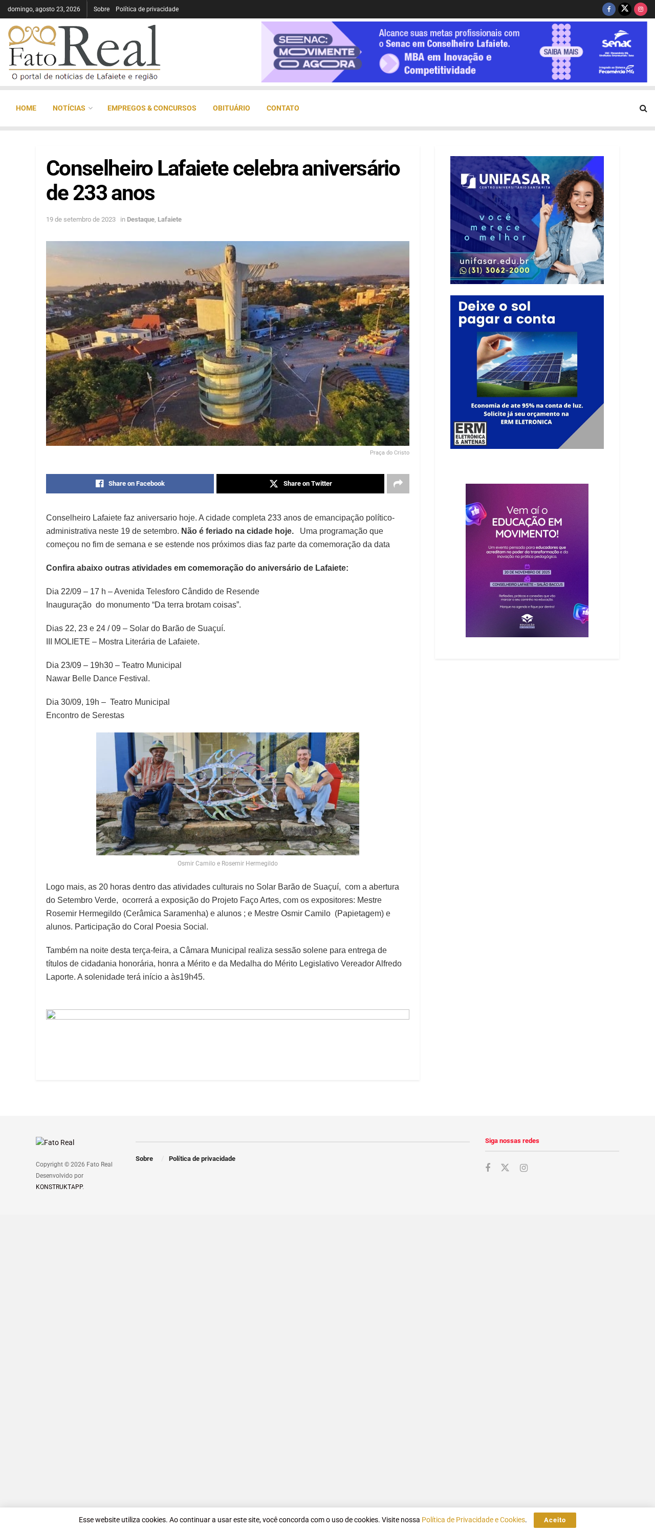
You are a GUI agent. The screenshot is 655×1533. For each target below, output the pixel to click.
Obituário (231, 108)
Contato (283, 108)
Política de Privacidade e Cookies (473, 1520)
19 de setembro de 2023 (81, 219)
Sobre (102, 9)
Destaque (141, 219)
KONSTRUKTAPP (59, 1187)
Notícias (69, 108)
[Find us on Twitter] (624, 9)
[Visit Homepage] (84, 52)
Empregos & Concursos (151, 108)
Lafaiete (170, 219)
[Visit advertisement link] (227, 1031)
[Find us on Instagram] (640, 9)
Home (26, 108)
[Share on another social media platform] (398, 483)
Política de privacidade (147, 9)
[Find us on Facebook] (609, 9)
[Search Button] (643, 108)
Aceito (555, 1520)
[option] (454, 51)
